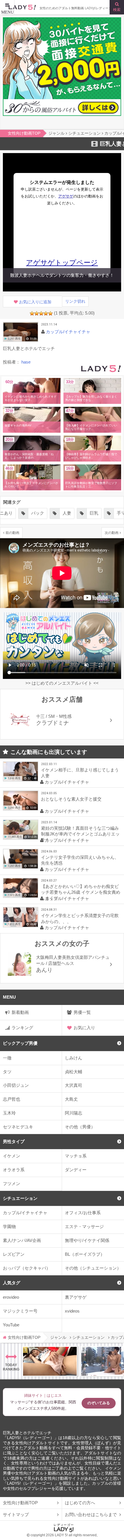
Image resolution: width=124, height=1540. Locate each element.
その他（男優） (80, 1126)
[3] (41, 313)
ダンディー (76, 1169)
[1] (32, 313)
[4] (46, 313)
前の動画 (12, 532)
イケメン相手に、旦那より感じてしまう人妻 (80, 772)
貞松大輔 (73, 1071)
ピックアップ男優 (20, 1043)
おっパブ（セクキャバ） (26, 1268)
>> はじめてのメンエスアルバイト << (62, 683)
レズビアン (14, 1254)
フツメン (11, 1183)
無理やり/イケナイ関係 (87, 1240)
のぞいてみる (98, 1403)
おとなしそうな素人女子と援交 (71, 799)
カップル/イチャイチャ (25, 1212)
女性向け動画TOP (20, 1502)
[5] (50, 313)
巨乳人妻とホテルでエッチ (27, 1433)
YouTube (11, 1324)
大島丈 (71, 1099)
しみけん (73, 1057)
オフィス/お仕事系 (83, 1212)
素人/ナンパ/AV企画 (22, 1240)
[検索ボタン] (117, 7)
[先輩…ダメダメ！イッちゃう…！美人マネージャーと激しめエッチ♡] (50, 1361)
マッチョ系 (76, 1155)
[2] (36, 313)
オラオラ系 (14, 1169)
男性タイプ (14, 1141)
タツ (7, 1071)
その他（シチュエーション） (93, 1268)
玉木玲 (9, 1112)
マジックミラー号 (20, 1311)
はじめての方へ (80, 1502)
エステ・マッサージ (84, 1226)
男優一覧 (82, 1012)
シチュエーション (20, 1198)
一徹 (7, 1057)
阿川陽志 (73, 1112)
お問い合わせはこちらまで (91, 1514)
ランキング (22, 1027)
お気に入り (84, 1027)
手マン (96, 513)
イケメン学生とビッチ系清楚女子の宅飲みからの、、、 (80, 918)
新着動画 (20, 1012)
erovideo (11, 1297)
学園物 (9, 1226)
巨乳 (67, 513)
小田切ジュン (16, 1085)
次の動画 (112, 532)
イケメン (11, 1155)
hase (26, 361)
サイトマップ (16, 1514)
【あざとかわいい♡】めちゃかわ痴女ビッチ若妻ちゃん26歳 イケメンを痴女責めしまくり (80, 892)
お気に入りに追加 (35, 302)
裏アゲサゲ (76, 1297)
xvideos (72, 1311)
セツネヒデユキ (18, 1126)
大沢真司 (73, 1085)
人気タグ (11, 1282)
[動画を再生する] (20, 331)
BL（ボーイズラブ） (85, 1254)
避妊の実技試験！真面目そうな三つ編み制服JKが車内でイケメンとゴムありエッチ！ (80, 834)
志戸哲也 (11, 1099)
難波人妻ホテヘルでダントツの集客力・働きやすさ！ (62, 275)
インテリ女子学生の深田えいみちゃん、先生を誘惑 (80, 860)
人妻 (39, 513)
